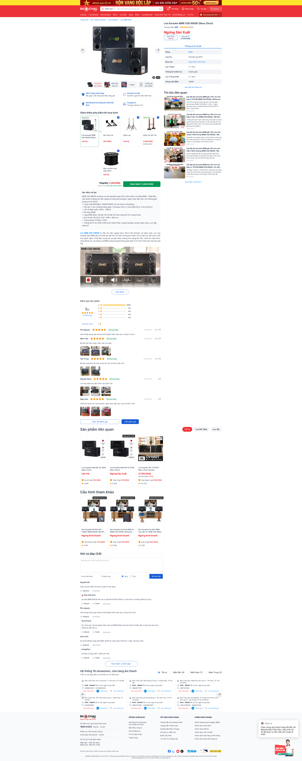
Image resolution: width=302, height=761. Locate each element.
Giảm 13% (146, 117)
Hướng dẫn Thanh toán (169, 726)
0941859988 (89, 705)
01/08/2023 (148, 338)
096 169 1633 (94, 743)
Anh (126, 576)
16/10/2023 (106, 632)
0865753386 (137, 705)
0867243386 (184, 688)
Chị (134, 576)
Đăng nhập (189, 9)
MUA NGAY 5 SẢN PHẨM (141, 184)
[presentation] (83, 49)
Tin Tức (190, 15)
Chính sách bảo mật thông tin (206, 739)
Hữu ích (86, 603)
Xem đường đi (118, 691)
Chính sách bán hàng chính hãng (207, 735)
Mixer (137, 15)
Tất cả (187, 429)
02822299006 (185, 705)
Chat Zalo (102, 691)
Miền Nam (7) (197, 672)
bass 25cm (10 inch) (197, 62)
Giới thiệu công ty (135, 728)
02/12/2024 (96, 591)
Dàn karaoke (106, 15)
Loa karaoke (93, 15)
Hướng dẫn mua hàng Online (171, 722)
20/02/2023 (148, 379)
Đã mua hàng (113, 330)
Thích (156, 330)
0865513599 (196, 705)
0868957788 (136, 688)
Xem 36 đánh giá (99, 421)
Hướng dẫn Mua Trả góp (169, 729)
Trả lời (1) (86, 591)
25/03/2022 (96, 645)
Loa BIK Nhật (201, 429)
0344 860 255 (86, 735)
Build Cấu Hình (166, 735)
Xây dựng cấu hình (210, 15)
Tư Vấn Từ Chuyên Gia (169, 739)
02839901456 (148, 705)
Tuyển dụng (133, 738)
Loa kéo (83, 15)
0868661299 (89, 688)
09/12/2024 (107, 604)
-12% (151, 476)
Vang (131, 15)
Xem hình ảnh (88, 691)
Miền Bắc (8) (178, 672)
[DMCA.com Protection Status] (216, 751)
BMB (191, 52)
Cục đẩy (123, 15)
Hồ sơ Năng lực (135, 731)
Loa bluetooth (147, 15)
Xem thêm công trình (193, 182)
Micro (115, 15)
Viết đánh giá (130, 421)
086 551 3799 (94, 745)
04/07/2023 (148, 359)
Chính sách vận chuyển (204, 732)
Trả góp (204, 9)
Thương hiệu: (171, 27)
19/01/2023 (148, 399)
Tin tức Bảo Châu (135, 734)
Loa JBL (216, 429)
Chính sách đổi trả (202, 729)
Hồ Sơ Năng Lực (178, 15)
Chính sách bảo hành (203, 726)
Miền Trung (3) (215, 672)
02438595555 (100, 688)
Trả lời (97, 603)
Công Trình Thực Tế (162, 15)
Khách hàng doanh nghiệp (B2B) (207, 722)
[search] (160, 8)
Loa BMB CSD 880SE (89, 233)
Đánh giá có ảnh (87, 324)
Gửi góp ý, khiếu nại (168, 732)
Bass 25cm (170, 37)
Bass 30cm (185, 37)
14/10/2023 (148, 330)
